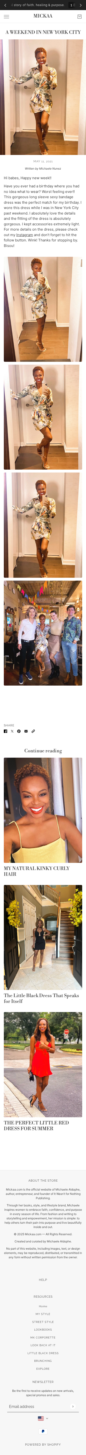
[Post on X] (12, 731)
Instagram (24, 235)
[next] (80, 5)
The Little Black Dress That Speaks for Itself (41, 999)
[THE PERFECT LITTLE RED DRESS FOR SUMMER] (43, 1064)
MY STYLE (43, 1314)
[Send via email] (26, 731)
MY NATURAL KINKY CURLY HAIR (37, 872)
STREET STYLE (43, 1322)
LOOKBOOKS (43, 1329)
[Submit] (73, 1406)
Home (43, 1306)
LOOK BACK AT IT (43, 1345)
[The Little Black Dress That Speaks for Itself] (43, 937)
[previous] (5, 5)
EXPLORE (43, 1368)
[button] (33, 731)
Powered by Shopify (43, 1444)
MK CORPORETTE (43, 1337)
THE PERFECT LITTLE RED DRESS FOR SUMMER (36, 1126)
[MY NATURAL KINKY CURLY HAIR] (43, 810)
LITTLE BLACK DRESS (43, 1353)
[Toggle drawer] (6, 16)
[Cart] (79, 16)
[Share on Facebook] (5, 731)
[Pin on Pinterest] (18, 731)
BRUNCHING (43, 1361)
